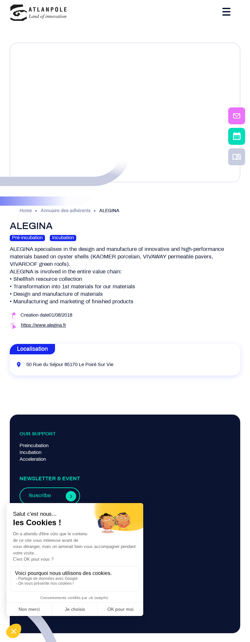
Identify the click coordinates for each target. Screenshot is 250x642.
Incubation (30, 452)
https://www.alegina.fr (43, 325)
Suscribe (40, 496)
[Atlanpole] (38, 13)
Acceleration (33, 459)
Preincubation (34, 446)
